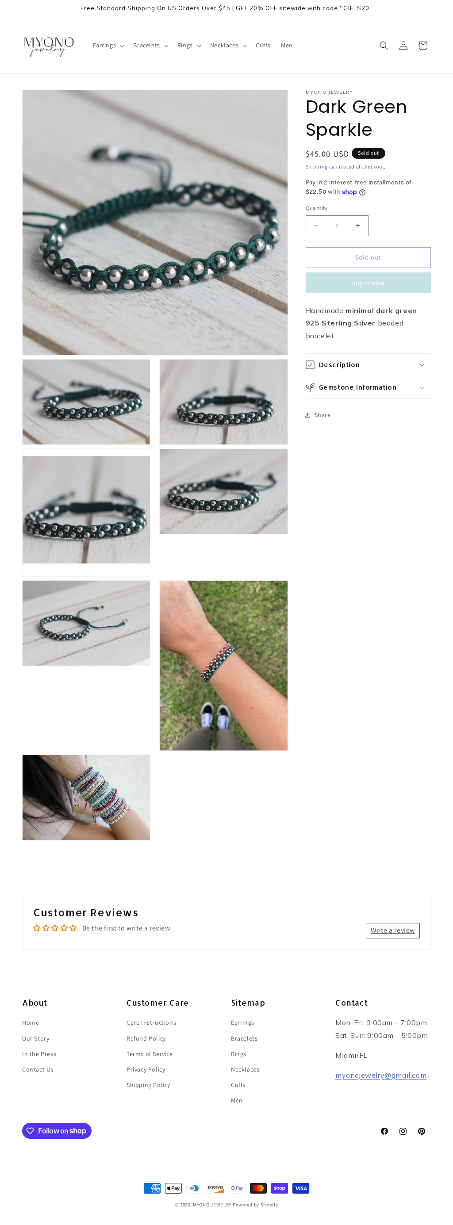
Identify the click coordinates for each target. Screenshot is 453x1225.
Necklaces (245, 1069)
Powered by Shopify (255, 1205)
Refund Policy (146, 1038)
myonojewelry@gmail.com (380, 1075)
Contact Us (38, 1069)
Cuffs (238, 1085)
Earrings (242, 1022)
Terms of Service (150, 1054)
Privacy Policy (146, 1069)
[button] (108, 45)
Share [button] (323, 415)
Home (30, 1022)
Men (237, 1100)
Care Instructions (151, 1022)
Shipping (317, 166)
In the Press (39, 1054)
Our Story (35, 1038)
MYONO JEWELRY (212, 1205)
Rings (238, 1054)
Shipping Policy (148, 1085)
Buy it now (368, 283)
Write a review (393, 930)
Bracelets (244, 1038)
